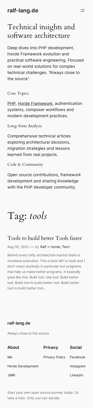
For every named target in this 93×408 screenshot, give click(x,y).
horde (55, 247)
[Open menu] (83, 10)
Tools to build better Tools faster (44, 238)
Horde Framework (35, 103)
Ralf (43, 247)
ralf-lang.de (22, 10)
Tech (66, 247)
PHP (11, 103)
